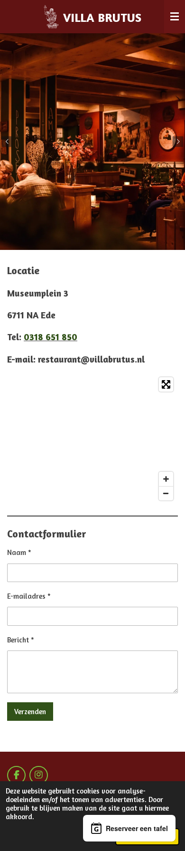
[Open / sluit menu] (174, 16)
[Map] (92, 439)
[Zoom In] (166, 479)
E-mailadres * (29, 596)
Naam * (19, 552)
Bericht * (20, 639)
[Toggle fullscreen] (166, 384)
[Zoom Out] (166, 493)
